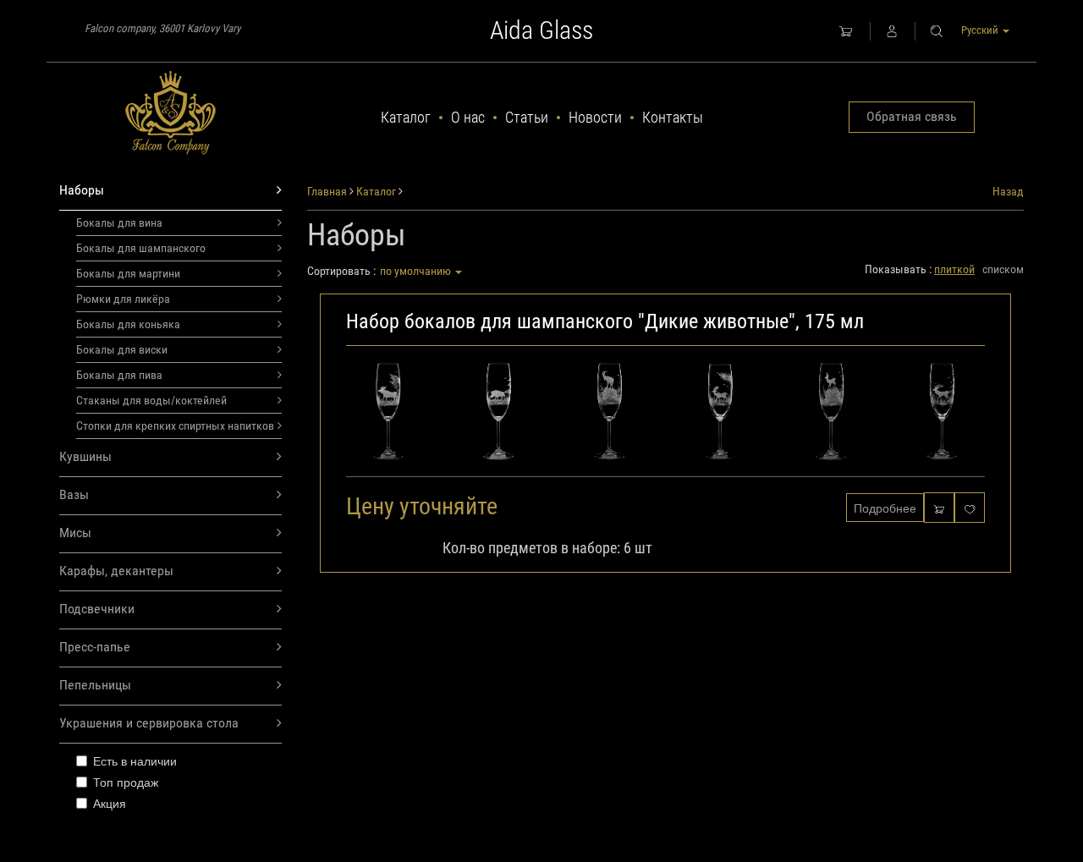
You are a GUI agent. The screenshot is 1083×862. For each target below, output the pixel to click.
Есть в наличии (135, 760)
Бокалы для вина (119, 222)
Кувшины (85, 456)
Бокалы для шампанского (141, 248)
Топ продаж (125, 781)
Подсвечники (97, 609)
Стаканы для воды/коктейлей (151, 400)
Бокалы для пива (119, 375)
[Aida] (170, 113)
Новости (595, 117)
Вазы (74, 494)
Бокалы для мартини (128, 273)
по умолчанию (417, 270)
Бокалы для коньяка (128, 324)
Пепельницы (95, 685)
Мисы (75, 532)
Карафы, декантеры (116, 571)
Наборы (81, 190)
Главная (327, 191)
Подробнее (885, 507)
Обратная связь (911, 116)
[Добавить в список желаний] (969, 507)
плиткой (954, 269)
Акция (109, 802)
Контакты (672, 117)
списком (1003, 269)
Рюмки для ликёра (123, 298)
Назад (1008, 191)
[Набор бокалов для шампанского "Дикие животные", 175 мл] (666, 415)
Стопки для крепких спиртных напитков (175, 425)
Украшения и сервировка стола (149, 723)
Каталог (406, 117)
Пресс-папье (94, 647)
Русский (981, 30)
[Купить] (939, 507)
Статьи (526, 117)
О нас (468, 117)
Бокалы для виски (122, 349)
